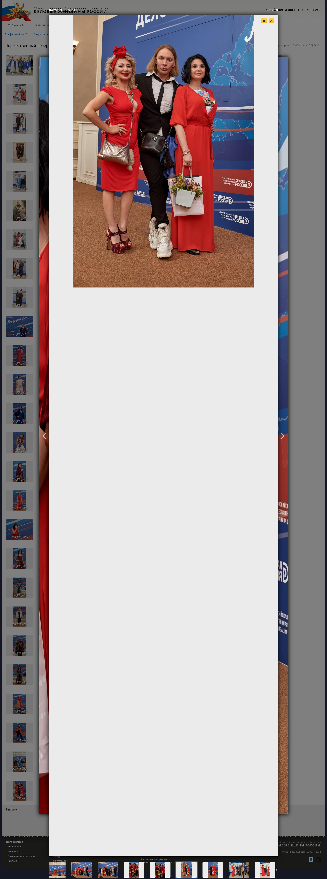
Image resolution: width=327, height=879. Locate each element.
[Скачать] (264, 20)
